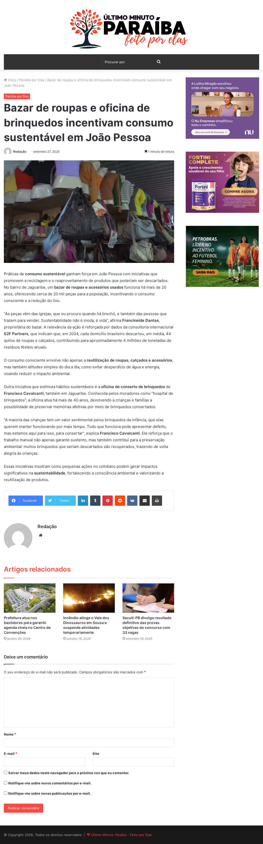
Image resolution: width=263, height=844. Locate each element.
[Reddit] (120, 501)
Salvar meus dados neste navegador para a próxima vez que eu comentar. (68, 773)
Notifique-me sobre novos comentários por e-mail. (49, 783)
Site (95, 753)
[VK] (132, 501)
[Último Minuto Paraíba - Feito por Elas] (131, 30)
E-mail (10, 753)
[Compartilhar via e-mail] (144, 501)
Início (11, 80)
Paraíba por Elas (31, 80)
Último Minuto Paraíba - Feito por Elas (121, 835)
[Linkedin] (83, 501)
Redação (19, 151)
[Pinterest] (107, 501)
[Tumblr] (95, 501)
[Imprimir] (157, 501)
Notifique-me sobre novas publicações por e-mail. (49, 793)
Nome (10, 734)
